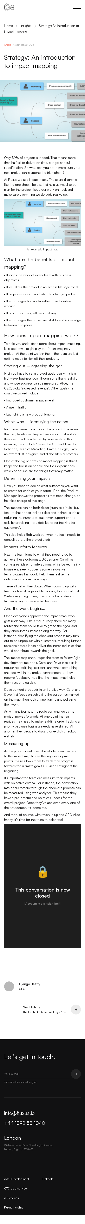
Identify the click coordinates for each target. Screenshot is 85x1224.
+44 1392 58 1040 (24, 1123)
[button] (76, 7)
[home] (7, 7)
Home (8, 26)
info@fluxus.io (19, 1113)
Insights (25, 26)
